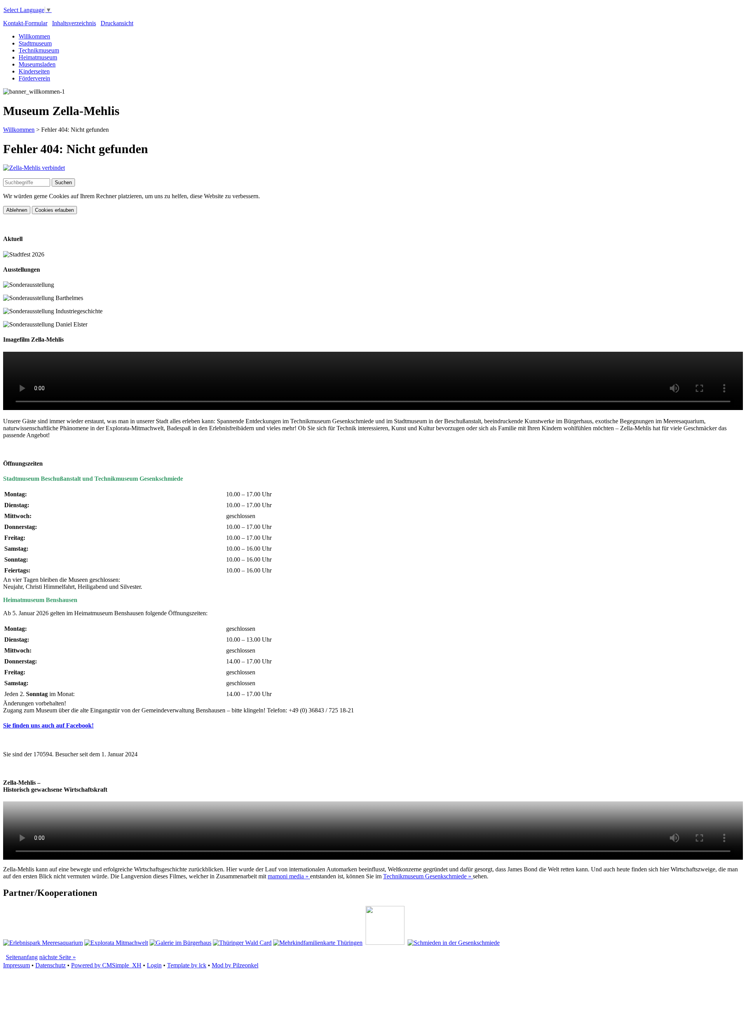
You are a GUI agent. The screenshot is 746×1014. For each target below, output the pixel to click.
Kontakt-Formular (25, 23)
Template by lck (186, 965)
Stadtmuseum (35, 43)
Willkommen (34, 36)
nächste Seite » (57, 957)
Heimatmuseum (38, 57)
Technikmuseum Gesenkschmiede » (428, 876)
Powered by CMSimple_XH (106, 965)
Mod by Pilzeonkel (235, 965)
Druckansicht (117, 23)
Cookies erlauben (54, 210)
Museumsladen (37, 64)
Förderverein (34, 78)
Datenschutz (50, 965)
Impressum (16, 965)
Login (154, 965)
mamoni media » (289, 876)
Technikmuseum (39, 50)
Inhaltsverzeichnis (74, 23)
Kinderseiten (34, 71)
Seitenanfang (22, 957)
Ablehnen (16, 210)
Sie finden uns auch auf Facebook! (48, 725)
